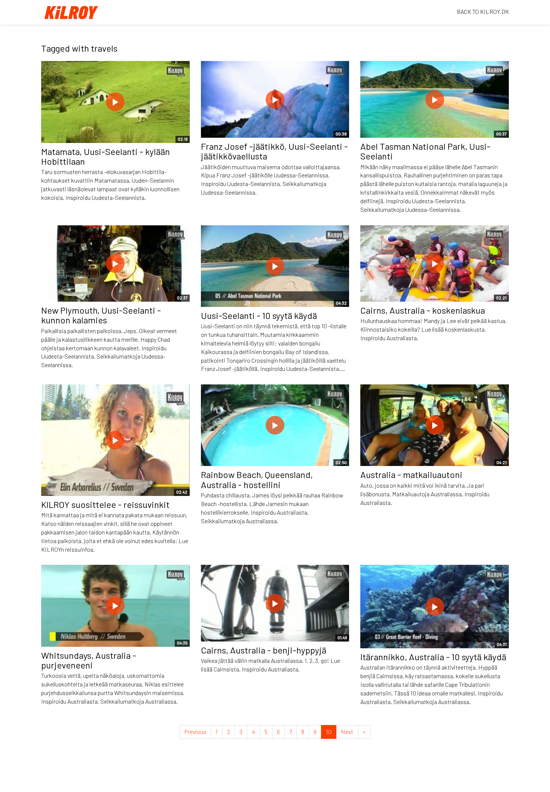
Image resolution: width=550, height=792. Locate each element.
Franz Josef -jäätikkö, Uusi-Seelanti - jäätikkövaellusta (274, 151)
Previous (195, 731)
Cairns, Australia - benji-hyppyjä (263, 650)
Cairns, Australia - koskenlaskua (422, 310)
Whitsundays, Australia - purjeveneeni (88, 660)
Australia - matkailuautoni (411, 474)
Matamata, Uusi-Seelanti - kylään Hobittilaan (105, 156)
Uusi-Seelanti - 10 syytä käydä (259, 315)
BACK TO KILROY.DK (483, 11)
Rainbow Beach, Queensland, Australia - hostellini (257, 479)
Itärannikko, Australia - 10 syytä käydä (433, 656)
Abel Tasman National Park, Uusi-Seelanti (425, 151)
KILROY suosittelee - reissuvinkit (105, 504)
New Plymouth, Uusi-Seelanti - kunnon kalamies (101, 315)
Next (347, 731)
